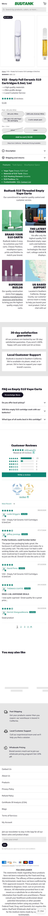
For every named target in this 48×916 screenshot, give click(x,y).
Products (6, 782)
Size (5, 126)
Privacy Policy (8, 789)
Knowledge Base (12, 395)
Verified (22, 497)
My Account (7, 822)
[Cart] (43, 3)
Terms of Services (9, 815)
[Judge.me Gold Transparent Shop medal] (29, 488)
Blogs (4, 809)
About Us (6, 776)
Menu (4, 3)
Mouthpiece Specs (32, 165)
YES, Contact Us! (24, 182)
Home (4, 71)
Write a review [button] (24, 475)
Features (6, 165)
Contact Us (6, 769)
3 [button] (24, 627)
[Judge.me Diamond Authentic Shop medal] (17, 488)
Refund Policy (8, 795)
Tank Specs (17, 165)
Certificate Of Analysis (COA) (14, 802)
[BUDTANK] (24, 3)
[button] (8, 98)
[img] (7, 510)
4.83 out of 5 (30, 450)
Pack (9, 110)
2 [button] (21, 627)
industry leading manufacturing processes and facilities (12, 297)
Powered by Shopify (8, 865)
